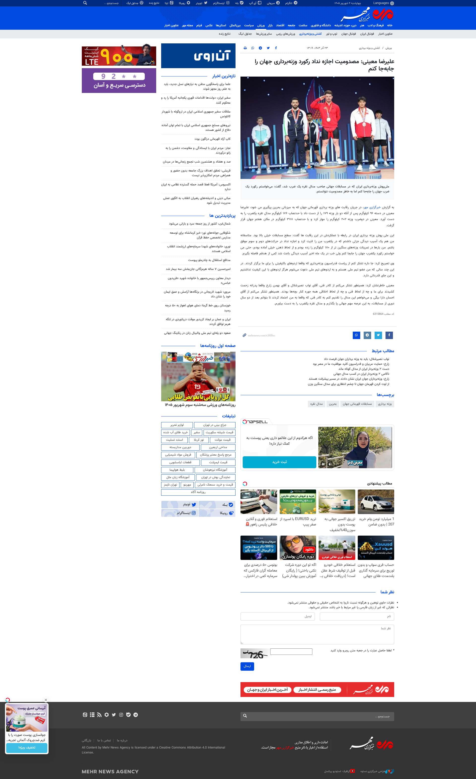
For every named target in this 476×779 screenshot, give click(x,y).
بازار (270, 25)
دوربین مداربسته (180, 447)
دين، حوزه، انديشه (345, 25)
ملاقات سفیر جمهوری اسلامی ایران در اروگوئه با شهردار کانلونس (196, 114)
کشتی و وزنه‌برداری (310, 33)
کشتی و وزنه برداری (369, 48)
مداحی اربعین (218, 447)
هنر (362, 25)
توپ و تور (331, 33)
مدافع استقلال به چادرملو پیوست (209, 260)
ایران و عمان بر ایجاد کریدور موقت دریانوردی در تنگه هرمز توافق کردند (198, 322)
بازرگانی (86, 740)
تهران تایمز (170, 484)
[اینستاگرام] (121, 715)
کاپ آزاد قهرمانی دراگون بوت (213, 139)
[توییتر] (114, 715)
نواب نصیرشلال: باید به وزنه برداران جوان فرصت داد (356, 359)
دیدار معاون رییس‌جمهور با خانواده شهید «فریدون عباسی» (199, 281)
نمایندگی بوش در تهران (215, 477)
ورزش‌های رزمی (285, 33)
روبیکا (182, 3)
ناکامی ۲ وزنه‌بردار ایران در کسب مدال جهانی (361, 374)
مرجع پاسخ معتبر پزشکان (216, 454)
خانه (389, 25)
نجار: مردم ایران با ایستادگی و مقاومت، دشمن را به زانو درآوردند (198, 150)
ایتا (167, 3)
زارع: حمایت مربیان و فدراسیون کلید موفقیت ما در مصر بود (351, 364)
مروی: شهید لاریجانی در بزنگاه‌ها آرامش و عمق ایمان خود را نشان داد (197, 294)
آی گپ (253, 3)
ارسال (247, 666)
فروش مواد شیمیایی (178, 454)
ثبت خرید (279, 462)
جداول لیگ (132, 3)
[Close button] (45, 699)
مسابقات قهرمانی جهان (357, 404)
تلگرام (289, 3)
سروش (271, 3)
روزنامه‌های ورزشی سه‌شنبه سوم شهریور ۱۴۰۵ (200, 405)
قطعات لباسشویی (180, 462)
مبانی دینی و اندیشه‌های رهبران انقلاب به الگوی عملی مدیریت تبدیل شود (197, 200)
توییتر (199, 3)
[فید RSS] (99, 715)
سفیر (197, 432)
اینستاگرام (219, 3)
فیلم (199, 25)
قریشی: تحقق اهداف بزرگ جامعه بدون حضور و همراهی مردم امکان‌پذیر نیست (201, 173)
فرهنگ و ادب (376, 25)
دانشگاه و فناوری (321, 25)
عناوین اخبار (385, 33)
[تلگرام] (135, 715)
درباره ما (122, 740)
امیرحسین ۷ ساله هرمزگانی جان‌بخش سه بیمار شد (198, 269)
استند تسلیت (174, 439)
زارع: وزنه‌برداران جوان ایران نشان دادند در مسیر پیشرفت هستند (349, 378)
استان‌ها (221, 25)
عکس (209, 25)
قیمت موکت (223, 439)
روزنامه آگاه (198, 492)
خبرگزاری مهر (372, 207)
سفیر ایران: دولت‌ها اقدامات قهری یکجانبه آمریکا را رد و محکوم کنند (196, 100)
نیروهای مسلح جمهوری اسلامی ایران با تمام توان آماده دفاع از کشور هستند (196, 128)
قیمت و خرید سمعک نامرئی (215, 484)
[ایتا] (85, 715)
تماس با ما (104, 740)
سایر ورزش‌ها (264, 33)
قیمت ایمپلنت (218, 462)
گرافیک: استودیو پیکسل (337, 771)
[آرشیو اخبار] (92, 715)
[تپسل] (244, 421)
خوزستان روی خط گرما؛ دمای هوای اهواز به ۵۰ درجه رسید (198, 308)
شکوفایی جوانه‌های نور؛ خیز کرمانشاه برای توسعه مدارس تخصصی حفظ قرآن (200, 235)
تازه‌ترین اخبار (224, 76)
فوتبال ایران (367, 33)
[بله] (128, 715)
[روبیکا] (107, 715)
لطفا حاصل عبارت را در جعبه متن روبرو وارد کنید (362, 650)
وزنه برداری (385, 404)
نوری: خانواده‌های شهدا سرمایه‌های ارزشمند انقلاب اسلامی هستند (199, 249)
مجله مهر (187, 25)
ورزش (261, 25)
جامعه (291, 25)
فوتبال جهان (348, 33)
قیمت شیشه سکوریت (219, 432)
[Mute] (330, 464)
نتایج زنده (154, 3)
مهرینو (187, 484)
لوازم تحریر (177, 425)
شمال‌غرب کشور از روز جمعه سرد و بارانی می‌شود (200, 223)
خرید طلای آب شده (175, 432)
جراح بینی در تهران (214, 425)
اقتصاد (280, 25)
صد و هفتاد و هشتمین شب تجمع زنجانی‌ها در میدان (197, 161)
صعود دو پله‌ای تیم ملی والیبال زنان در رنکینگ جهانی (197, 333)
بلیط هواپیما (177, 469)
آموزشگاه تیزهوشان (215, 469)
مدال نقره (316, 404)
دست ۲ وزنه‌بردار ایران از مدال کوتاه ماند (363, 369)
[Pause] (323, 464)
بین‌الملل (235, 25)
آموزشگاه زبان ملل (177, 477)
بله (237, 3)
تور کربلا (199, 439)
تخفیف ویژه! (26, 748)
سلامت (303, 25)
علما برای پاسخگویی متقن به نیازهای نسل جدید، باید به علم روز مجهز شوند (197, 86)
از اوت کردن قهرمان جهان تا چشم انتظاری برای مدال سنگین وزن (348, 384)
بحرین (333, 404)
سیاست (249, 25)
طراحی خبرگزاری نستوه (372, 771)
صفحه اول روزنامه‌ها (218, 346)
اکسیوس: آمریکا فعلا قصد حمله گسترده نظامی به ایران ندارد (196, 187)
